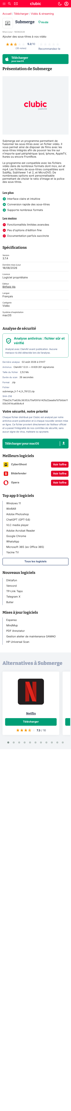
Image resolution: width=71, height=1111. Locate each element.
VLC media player (17, 525)
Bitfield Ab (9, 287)
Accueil (7, 14)
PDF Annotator (15, 631)
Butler (10, 602)
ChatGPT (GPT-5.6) (18, 519)
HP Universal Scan (17, 642)
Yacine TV (12, 552)
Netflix (31, 713)
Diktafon (11, 580)
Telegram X (13, 596)
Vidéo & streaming (42, 14)
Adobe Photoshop (17, 514)
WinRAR (11, 509)
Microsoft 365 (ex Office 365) (25, 547)
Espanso (11, 620)
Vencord (11, 586)
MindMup (12, 625)
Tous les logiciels (35, 561)
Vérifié (44, 22)
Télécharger (21, 14)
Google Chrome (16, 536)
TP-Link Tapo (14, 591)
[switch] (60, 4)
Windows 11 (13, 503)
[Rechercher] (9, 4)
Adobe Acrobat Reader (20, 530)
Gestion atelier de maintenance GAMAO (31, 636)
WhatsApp (12, 541)
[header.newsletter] (16, 4)
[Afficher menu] (4, 4)
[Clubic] (35, 4)
